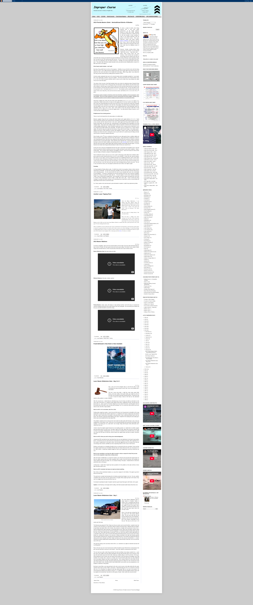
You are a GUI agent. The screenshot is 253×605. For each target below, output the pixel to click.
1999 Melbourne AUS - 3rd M (150, 159)
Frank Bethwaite (100, 377)
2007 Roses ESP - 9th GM (149, 167)
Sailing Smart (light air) (149, 254)
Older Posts (136, 580)
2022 (145, 317)
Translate (153, 24)
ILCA (98, 16)
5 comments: (96, 336)
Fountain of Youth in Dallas (149, 301)
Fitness (145, 212)
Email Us (145, 55)
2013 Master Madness (100, 241)
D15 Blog (146, 203)
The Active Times (147, 262)
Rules (145, 248)
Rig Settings (146, 245)
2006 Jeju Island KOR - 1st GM (150, 166)
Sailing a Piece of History (149, 311)
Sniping (145, 259)
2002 (145, 381)
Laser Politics (147, 228)
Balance (146, 192)
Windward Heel (147, 268)
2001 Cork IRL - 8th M (148, 162)
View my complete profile (148, 52)
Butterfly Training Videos (149, 293)
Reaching (146, 243)
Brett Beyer (146, 195)
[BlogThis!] (104, 186)
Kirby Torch (146, 226)
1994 (145, 394)
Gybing (145, 218)
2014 (145, 328)
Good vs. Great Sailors (149, 302)
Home (94, 16)
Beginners (146, 193)
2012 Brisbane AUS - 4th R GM (150, 172)
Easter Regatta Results (149, 209)
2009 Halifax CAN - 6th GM (149, 170)
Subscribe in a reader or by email (150, 59)
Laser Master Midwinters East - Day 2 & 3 (106, 381)
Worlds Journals (147, 273)
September (148, 337)
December (148, 331)
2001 (145, 383)
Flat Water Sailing (147, 214)
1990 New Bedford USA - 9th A (150, 148)
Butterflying (146, 196)
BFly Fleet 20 (131, 16)
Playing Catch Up (147, 286)
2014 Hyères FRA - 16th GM (150, 175)
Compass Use (147, 201)
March (147, 347)
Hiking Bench (147, 220)
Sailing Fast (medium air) (149, 251)
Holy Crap (146, 221)
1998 (145, 388)
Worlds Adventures (148, 272)
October (147, 335)
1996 (145, 392)
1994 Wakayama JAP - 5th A (150, 153)
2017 (145, 322)
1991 (145, 397)
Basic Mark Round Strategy (150, 290)
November (148, 333)
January (147, 366)
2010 (145, 372)
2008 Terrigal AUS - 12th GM (150, 169)
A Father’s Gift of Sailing (149, 299)
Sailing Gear (146, 253)
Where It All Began (148, 265)
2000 (145, 385)
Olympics (146, 236)
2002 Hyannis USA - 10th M (150, 164)
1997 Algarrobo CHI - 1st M (150, 156)
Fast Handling (147, 211)
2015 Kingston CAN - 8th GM (150, 177)
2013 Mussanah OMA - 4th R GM (151, 173)
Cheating (146, 198)
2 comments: (96, 234)
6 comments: (96, 186)
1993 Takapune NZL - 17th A (150, 151)
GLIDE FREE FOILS (140, 16)
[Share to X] (106, 186)
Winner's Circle (147, 270)
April (147, 346)
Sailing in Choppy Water (149, 258)
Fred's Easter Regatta (121, 16)
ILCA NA (103, 16)
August (147, 338)
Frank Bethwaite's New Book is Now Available (108, 343)
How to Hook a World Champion (151, 305)
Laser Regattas (100, 188)
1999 (145, 387)
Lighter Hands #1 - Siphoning (150, 307)
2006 (145, 379)
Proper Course (147, 496)
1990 (145, 399)
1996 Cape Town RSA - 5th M (150, 155)
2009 (145, 374)
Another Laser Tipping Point (102, 194)
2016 (145, 324)
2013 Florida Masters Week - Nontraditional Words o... (151, 352)
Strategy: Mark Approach (149, 289)
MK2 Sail (146, 232)
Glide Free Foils (147, 217)
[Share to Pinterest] (108, 186)
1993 (145, 396)
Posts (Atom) (102, 582)
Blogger (138, 589)
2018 (145, 321)
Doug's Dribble (147, 206)
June (147, 342)
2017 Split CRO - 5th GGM (149, 181)
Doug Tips (146, 204)
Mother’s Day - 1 (147, 308)
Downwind (146, 207)
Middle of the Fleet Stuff (149, 234)
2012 (145, 369)
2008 (145, 376)
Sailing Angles (147, 250)
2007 (145, 378)
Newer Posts (96, 580)
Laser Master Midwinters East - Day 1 (105, 495)
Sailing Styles (147, 287)
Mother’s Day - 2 (147, 310)
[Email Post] (101, 186)
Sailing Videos (106, 338)
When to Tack (147, 281)
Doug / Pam (153, 34)
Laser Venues (147, 231)
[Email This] (103, 186)
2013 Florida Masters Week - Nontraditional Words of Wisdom (113, 22)
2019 (145, 319)
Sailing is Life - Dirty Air (149, 304)
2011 (145, 370)
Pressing (146, 239)
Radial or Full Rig (147, 242)
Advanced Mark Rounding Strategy (151, 292)
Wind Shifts (146, 267)
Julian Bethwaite (147, 225)
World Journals (110, 16)
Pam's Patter (105, 188)
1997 (145, 390)
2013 (145, 330)
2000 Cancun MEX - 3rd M (149, 161)
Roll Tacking (146, 247)
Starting (145, 261)
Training (110, 188)
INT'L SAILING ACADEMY (152, 16)
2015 (145, 326)
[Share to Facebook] (107, 186)
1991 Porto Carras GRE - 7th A (150, 150)
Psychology (146, 240)
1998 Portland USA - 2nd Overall (151, 158)
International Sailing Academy (150, 223)
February (148, 349)
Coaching (146, 200)
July (146, 340)
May (147, 344)
